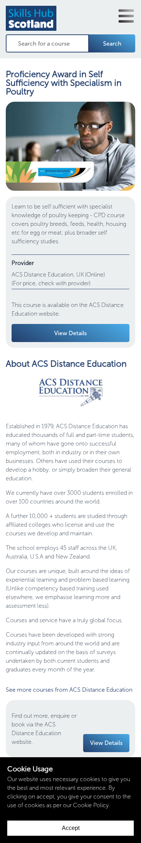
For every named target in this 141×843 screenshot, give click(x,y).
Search (112, 43)
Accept (71, 828)
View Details (70, 333)
